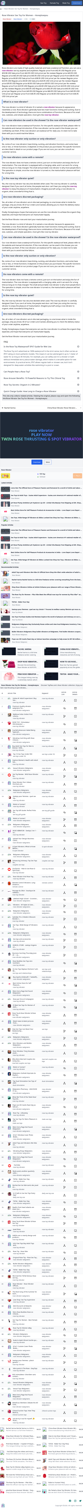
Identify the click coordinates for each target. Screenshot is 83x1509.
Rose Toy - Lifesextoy (20, 1113)
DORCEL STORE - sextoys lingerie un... (25, 946)
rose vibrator (7, 70)
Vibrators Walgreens (20, 1334)
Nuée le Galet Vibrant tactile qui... (25, 1340)
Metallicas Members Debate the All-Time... (25, 1404)
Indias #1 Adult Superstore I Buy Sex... (24, 699)
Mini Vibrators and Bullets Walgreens (22, 1044)
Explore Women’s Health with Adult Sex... (25, 761)
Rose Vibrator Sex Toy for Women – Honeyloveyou (22, 9)
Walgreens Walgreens (21, 790)
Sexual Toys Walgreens (21, 1389)
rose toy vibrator (51, 115)
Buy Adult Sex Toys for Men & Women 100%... (23, 747)
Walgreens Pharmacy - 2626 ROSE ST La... (25, 1090)
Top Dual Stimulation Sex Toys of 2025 (24, 1082)
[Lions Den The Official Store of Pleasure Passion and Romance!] (5, 489)
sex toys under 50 (19, 756)
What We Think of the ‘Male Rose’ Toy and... (24, 1098)
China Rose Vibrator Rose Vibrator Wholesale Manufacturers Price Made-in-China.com (61, 408)
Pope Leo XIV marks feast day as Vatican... (24, 1106)
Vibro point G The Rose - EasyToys (25, 1368)
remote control (17, 887)
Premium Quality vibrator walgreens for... (22, 707)
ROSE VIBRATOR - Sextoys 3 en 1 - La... (25, 832)
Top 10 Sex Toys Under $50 (22, 754)
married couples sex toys (21, 1063)
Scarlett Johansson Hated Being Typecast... (23, 731)
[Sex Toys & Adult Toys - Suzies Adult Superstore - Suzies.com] (5, 496)
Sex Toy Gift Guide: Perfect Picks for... (24, 811)
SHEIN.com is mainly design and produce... (24, 1236)
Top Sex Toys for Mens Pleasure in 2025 (25, 1120)
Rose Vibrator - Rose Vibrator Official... (23, 1285)
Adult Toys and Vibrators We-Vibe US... (25, 1144)
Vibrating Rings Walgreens (22, 1151)
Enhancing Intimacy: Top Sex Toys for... (25, 862)
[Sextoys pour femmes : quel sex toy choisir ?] (5, 610)
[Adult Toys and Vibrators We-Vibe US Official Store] (5, 573)
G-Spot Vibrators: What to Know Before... (24, 847)
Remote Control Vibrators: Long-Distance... (24, 884)
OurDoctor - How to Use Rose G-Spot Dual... (23, 870)
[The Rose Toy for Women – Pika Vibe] (5, 595)
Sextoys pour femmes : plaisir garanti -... (23, 1361)
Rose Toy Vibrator (17, 612)
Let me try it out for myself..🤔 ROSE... (24, 1420)
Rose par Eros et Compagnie (23, 999)
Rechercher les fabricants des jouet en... (25, 1186)
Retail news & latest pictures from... (23, 1022)
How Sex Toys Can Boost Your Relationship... (22, 1030)
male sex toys (17, 1123)
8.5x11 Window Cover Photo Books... (23, 1136)
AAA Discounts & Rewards (22, 1306)
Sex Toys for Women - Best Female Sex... (25, 1321)
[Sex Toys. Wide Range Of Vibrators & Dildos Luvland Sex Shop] (5, 519)
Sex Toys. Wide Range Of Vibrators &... (25, 926)
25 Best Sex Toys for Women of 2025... (24, 1006)
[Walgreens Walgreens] (5, 625)
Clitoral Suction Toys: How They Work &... (24, 1412)
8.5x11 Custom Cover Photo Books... (23, 1347)
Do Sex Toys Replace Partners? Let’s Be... (25, 970)
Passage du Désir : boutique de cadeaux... (23, 892)
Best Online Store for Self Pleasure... (22, 984)
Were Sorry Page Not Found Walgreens (23, 992)
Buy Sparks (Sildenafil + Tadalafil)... (25, 977)
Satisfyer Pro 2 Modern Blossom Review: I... (23, 918)
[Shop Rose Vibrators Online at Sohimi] (5, 588)
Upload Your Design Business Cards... (23, 840)
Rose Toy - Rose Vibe (20, 1251)
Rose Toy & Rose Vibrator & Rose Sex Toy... (24, 1014)
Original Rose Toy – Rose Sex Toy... (25, 1257)
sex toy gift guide (19, 814)
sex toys (15, 1033)
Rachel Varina (9, 408)
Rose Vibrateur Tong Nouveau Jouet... (23, 1052)
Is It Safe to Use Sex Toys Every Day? (24, 1194)
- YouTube (16, 1165)
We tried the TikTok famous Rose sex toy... (24, 1277)
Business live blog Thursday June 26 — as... (24, 954)
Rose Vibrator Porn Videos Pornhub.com (22, 783)
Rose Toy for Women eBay (22, 1328)
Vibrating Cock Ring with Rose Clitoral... (23, 739)
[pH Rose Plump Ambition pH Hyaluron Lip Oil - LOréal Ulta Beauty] (5, 504)
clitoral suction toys (20, 1415)
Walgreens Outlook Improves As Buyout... (24, 1074)
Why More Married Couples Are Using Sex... (23, 1060)
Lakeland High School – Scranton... (25, 899)
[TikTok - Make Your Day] (5, 603)
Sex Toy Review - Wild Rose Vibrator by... (25, 775)
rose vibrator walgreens (21, 710)
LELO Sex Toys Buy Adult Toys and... (23, 1244)
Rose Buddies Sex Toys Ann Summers (22, 962)
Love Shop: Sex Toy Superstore (24, 1300)
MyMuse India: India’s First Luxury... (22, 715)
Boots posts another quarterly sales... (23, 1172)
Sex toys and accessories (22, 939)
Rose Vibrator (15, 491)
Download (76, 3)
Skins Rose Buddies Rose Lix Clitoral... (23, 1313)
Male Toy (66, 3)
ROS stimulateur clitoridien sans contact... (24, 1375)
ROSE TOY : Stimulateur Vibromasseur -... (21, 723)
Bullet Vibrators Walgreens (22, 1264)
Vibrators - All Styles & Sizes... (23, 905)
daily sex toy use (19, 1197)
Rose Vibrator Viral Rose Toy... (23, 876)
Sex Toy (43, 3)
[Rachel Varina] (5, 581)
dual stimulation (19, 1085)
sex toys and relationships (22, 973)
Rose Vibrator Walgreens (19, 627)
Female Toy (54, 3)
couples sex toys (18, 865)
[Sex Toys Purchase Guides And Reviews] (5, 618)
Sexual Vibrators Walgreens (23, 768)
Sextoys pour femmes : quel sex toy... (24, 797)
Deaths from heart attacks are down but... (23, 1208)
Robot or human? (19, 804)
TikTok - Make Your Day (20, 602)
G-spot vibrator (18, 851)
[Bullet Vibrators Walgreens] (5, 633)
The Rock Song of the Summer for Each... (25, 1293)
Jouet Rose (17, 1229)
